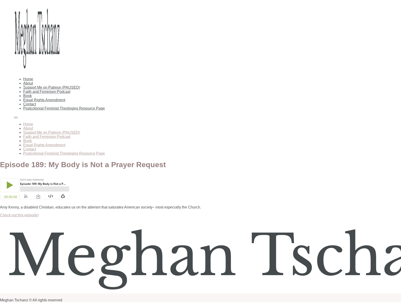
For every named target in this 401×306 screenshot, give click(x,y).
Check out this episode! (19, 215)
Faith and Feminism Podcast (46, 92)
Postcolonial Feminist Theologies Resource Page (64, 108)
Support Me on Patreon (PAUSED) (51, 87)
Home (28, 79)
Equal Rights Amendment (44, 100)
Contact (29, 104)
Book (27, 96)
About (28, 83)
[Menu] (16, 117)
